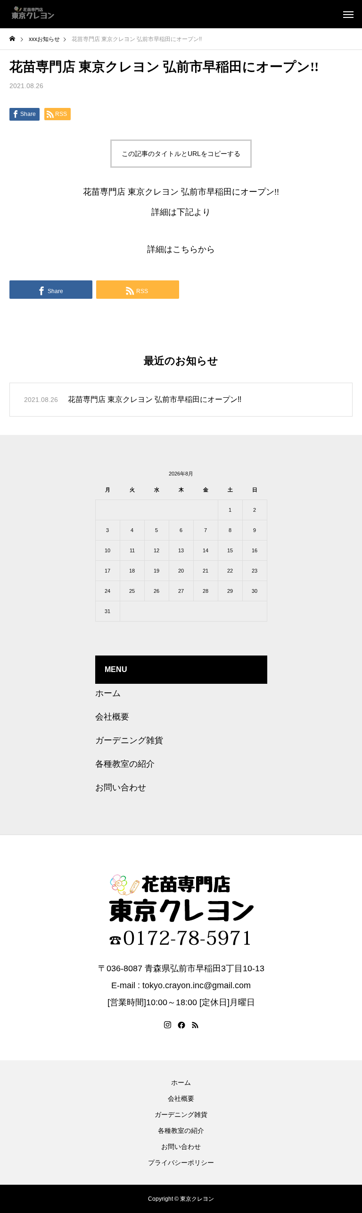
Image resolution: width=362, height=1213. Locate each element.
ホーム (108, 693)
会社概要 (112, 716)
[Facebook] (181, 1025)
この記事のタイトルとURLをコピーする (181, 153)
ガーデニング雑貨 (129, 740)
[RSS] (195, 1025)
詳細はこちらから (181, 249)
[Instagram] (167, 1025)
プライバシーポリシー (181, 1162)
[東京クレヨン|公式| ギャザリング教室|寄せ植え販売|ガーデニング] (33, 14)
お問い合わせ (120, 787)
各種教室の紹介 (125, 764)
